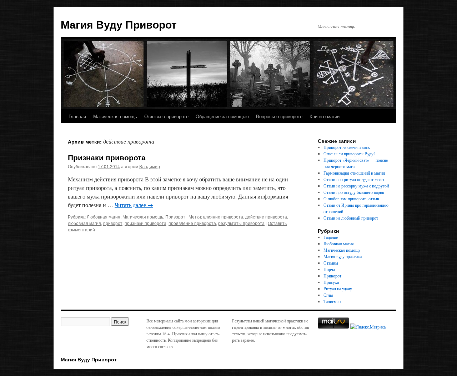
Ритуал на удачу (337, 288)
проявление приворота (192, 223)
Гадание (330, 237)
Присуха (331, 282)
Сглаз (328, 295)
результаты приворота (241, 223)
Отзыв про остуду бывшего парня (353, 192)
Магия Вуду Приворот (119, 24)
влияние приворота (223, 217)
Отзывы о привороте (166, 116)
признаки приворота (145, 223)
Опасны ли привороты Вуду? (349, 153)
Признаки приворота (107, 157)
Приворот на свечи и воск (346, 147)
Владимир (149, 166)
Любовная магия (103, 217)
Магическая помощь (115, 116)
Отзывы (330, 263)
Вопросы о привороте (279, 116)
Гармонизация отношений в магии (354, 173)
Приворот (175, 217)
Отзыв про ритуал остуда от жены (353, 179)
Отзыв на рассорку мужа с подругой (356, 186)
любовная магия (84, 223)
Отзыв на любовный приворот (350, 218)
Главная (77, 116)
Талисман (332, 301)
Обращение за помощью (222, 116)
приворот (112, 223)
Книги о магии (325, 116)
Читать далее (134, 205)
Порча (329, 269)
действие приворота (266, 217)
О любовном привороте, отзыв (351, 198)
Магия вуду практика (342, 256)
